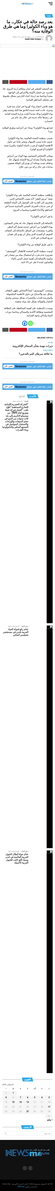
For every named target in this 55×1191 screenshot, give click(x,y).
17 (49, 1107)
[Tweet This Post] (37, 82)
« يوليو (50, 1119)
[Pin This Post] (18, 82)
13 (27, 1102)
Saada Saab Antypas (33, 39)
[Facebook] (24, 323)
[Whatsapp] (30, 323)
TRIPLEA (20, 1187)
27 (27, 1111)
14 (20, 1102)
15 (13, 1102)
